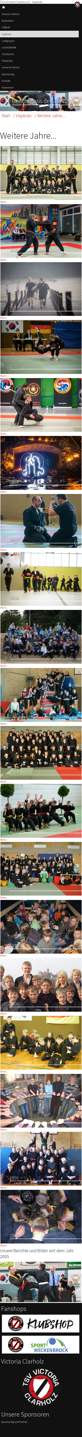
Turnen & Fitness (10, 67)
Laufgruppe (8, 40)
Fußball (6, 27)
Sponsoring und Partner (14, 1422)
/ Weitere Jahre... (50, 116)
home (3, 7)
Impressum (8, 87)
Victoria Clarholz (11, 14)
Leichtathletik (9, 47)
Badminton (8, 20)
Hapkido (6, 34)
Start (6, 116)
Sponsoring (8, 74)
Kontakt (6, 81)
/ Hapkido (22, 116)
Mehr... (4, 202)
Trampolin (7, 60)
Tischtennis (8, 54)
